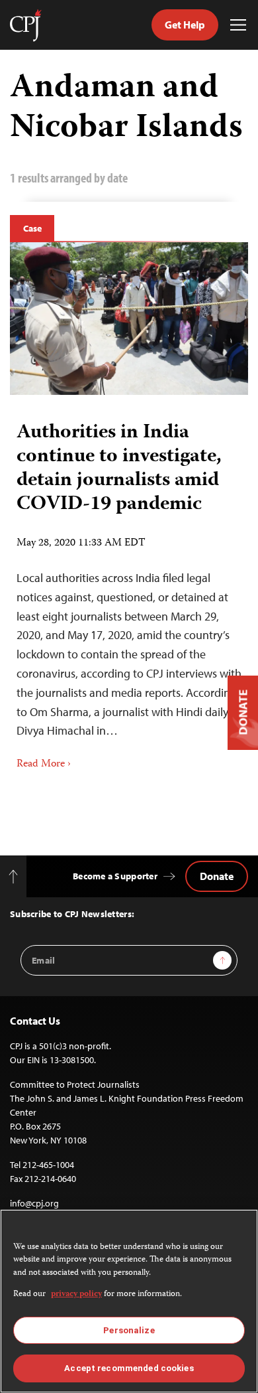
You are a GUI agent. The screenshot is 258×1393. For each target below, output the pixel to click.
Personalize (128, 1330)
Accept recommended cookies (128, 1368)
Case (32, 228)
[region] (129, 1301)
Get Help (185, 24)
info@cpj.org (34, 1203)
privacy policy (76, 1294)
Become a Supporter (115, 876)
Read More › (44, 764)
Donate (217, 876)
